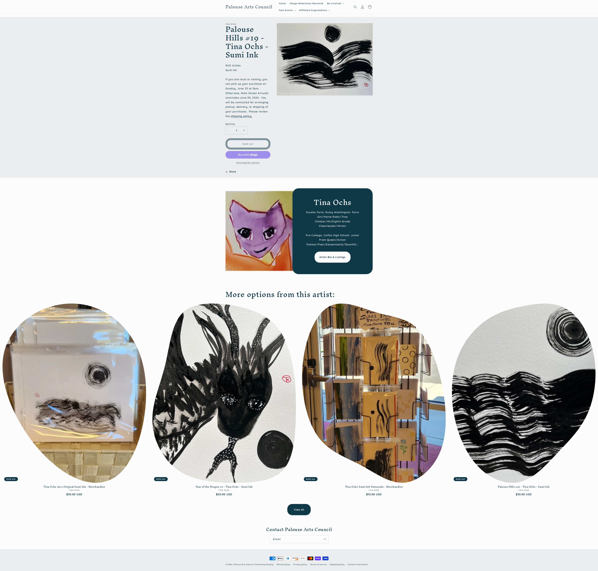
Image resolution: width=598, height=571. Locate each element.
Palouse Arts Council (243, 564)
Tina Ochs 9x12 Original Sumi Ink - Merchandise (74, 486)
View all (299, 509)
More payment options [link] (248, 162)
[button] (335, 3)
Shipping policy (337, 564)
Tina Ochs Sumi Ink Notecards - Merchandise (374, 486)
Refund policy (283, 564)
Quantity (230, 124)
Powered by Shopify (263, 564)
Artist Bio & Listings (332, 257)
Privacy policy (300, 564)
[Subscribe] (324, 539)
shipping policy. (241, 116)
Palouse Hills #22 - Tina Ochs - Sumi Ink (523, 486)
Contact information (358, 564)
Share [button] (232, 171)
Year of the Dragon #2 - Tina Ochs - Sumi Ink (224, 486)
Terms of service (318, 564)
